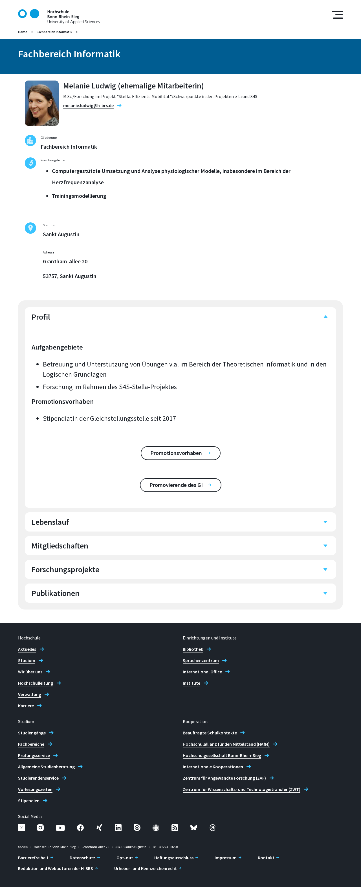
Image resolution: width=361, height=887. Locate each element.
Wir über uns (30, 672)
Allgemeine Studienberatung (46, 766)
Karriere (26, 705)
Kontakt (266, 857)
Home (22, 32)
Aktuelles (27, 649)
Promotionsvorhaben (176, 452)
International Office (202, 672)
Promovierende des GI (176, 484)
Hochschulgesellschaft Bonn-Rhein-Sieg (222, 755)
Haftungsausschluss (173, 857)
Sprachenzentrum (201, 660)
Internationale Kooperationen (213, 766)
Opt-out (124, 857)
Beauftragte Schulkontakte (210, 733)
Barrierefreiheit (33, 857)
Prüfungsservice (34, 755)
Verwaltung (29, 694)
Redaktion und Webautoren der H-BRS (55, 868)
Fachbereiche (31, 744)
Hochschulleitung (35, 683)
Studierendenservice (38, 778)
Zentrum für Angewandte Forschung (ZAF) (224, 778)
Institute (191, 683)
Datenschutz (82, 857)
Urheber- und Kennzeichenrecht (145, 868)
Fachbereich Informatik (54, 32)
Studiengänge (32, 733)
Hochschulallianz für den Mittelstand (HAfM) (226, 744)
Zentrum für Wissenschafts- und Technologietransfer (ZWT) (241, 789)
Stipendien (28, 800)
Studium (26, 660)
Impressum (226, 857)
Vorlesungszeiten (35, 789)
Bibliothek (193, 649)
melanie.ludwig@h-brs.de (88, 105)
